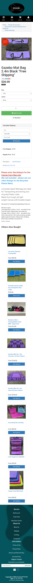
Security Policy (16, 556)
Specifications (16, 161)
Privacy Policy (16, 549)
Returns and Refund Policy (16, 553)
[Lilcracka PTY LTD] (16, 7)
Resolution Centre (16, 520)
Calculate (17, 141)
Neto (23, 580)
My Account (16, 513)
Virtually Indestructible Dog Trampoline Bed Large (15, 287)
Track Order (16, 517)
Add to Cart (17, 113)
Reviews (5, 165)
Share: (3, 78)
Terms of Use (16, 545)
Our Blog (16, 535)
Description (6, 161)
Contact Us (16, 538)
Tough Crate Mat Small (15, 491)
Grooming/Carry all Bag (15, 422)
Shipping (16, 531)
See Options (16, 261)
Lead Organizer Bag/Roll (16, 457)
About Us (16, 527)
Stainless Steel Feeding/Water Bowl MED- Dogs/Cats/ (14, 322)
